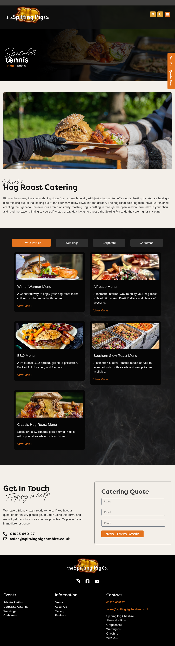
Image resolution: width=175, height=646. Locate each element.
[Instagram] (77, 581)
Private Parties (13, 602)
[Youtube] (97, 581)
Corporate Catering (15, 606)
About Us (61, 606)
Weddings (9, 611)
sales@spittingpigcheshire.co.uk (127, 609)
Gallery (59, 611)
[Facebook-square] (87, 581)
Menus (59, 602)
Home (9, 66)
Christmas (10, 615)
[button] (167, 14)
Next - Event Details (122, 534)
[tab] (31, 243)
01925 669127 (115, 602)
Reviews (60, 615)
